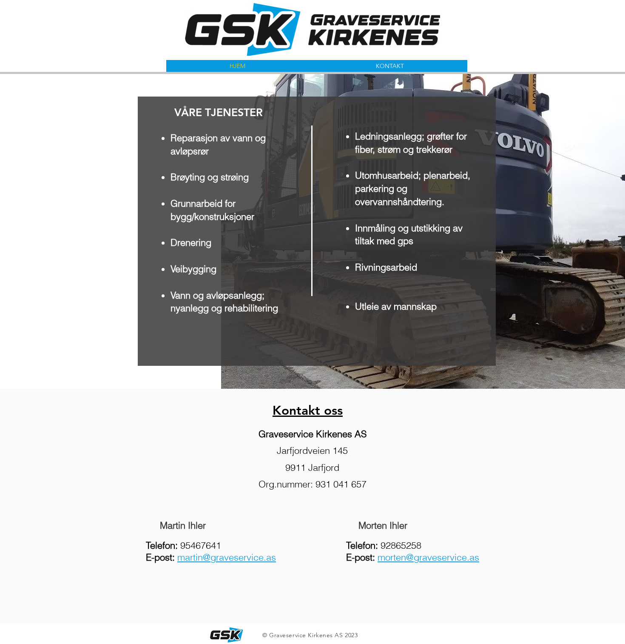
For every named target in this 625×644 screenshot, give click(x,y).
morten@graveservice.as (428, 557)
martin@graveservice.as (226, 557)
